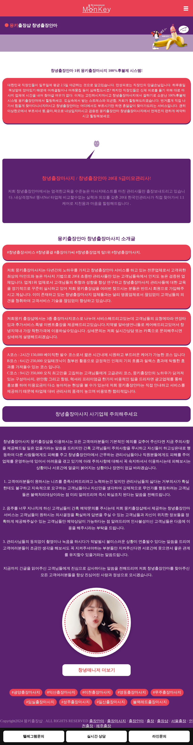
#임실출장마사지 (40, 702)
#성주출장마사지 (75, 702)
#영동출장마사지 (132, 692)
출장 (150, 721)
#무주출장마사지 (167, 692)
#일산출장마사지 (111, 702)
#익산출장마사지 (61, 692)
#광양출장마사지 (26, 692)
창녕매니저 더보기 (96, 670)
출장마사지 (116, 721)
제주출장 (103, 726)
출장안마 (96, 721)
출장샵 (162, 721)
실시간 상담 (96, 736)
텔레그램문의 (33, 736)
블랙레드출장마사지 (150, 702)
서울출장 (178, 721)
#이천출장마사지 (96, 692)
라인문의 (159, 736)
